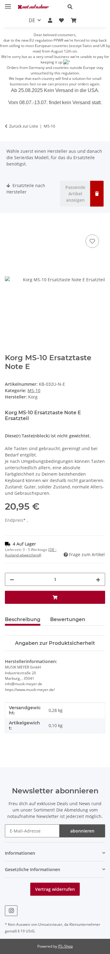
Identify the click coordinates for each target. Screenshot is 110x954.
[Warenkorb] (73, 20)
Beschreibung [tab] (22, 619)
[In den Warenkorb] (10, 226)
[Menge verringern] (12, 579)
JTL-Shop (65, 946)
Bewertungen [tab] (67, 619)
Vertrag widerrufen (55, 889)
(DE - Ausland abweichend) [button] (31, 552)
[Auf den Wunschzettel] (92, 241)
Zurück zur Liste (23, 126)
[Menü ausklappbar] (8, 4)
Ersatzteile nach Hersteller (25, 189)
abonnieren (82, 831)
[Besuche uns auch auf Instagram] (11, 910)
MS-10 (34, 390)
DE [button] (32, 20)
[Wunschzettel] (61, 20)
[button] (84, 7)
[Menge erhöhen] (98, 579)
